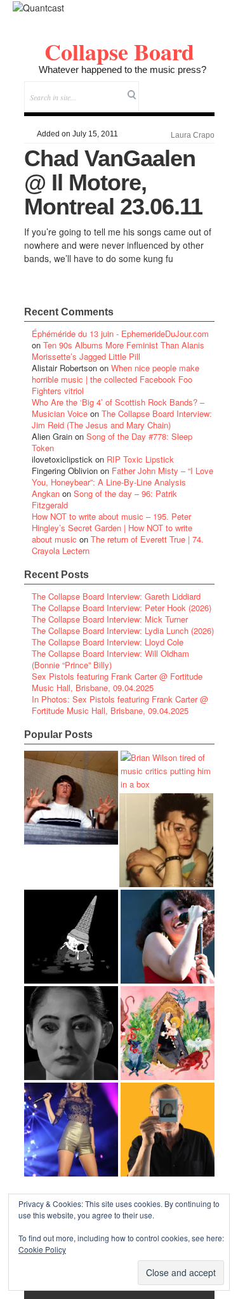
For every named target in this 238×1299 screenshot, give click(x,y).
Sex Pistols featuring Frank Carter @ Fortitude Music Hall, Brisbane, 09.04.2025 (117, 682)
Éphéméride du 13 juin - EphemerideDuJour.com (120, 333)
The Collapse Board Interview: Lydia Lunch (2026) (123, 630)
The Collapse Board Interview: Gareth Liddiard (116, 596)
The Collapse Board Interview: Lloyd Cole (107, 642)
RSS (204, 88)
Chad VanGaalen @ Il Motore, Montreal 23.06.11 (113, 182)
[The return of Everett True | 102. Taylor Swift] (71, 1130)
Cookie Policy (42, 1249)
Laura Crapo (193, 135)
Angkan (46, 493)
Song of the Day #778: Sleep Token (112, 442)
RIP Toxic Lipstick (140, 459)
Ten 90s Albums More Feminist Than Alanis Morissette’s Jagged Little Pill (118, 350)
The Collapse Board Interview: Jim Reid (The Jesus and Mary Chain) (122, 419)
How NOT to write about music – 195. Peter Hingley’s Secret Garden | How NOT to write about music (112, 527)
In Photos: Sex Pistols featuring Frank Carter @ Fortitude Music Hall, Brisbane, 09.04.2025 (120, 704)
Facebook (170, 88)
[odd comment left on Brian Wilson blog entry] (71, 798)
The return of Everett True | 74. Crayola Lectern (118, 545)
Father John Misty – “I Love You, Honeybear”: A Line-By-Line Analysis (122, 476)
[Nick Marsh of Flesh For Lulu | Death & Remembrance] (166, 840)
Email (187, 88)
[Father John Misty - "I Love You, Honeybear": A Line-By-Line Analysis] (168, 1033)
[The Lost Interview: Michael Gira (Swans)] (168, 1130)
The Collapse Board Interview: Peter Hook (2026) (121, 608)
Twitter (153, 88)
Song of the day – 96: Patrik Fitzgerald (104, 499)
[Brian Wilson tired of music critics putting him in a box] (168, 771)
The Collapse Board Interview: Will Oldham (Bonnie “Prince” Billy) (110, 659)
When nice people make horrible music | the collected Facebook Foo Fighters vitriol (115, 379)
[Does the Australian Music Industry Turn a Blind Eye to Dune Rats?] (71, 937)
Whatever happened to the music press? (122, 69)
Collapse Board (119, 51)
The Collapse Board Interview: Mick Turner (110, 619)
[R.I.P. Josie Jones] (71, 1033)
